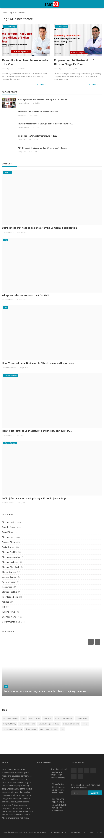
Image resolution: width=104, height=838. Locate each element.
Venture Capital (9, 577)
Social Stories (8, 547)
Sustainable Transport (12, 729)
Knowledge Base (10, 596)
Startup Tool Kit (9, 552)
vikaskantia (22, 115)
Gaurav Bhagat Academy (49, 724)
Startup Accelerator (11, 557)
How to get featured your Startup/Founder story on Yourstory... (45, 124)
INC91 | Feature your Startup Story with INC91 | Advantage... (35, 498)
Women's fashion (10, 718)
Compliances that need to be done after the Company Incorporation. (39, 227)
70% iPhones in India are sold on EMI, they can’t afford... (42, 148)
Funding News (8, 611)
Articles (5, 601)
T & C (84, 832)
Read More (42, 85)
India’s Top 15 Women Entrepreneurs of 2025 (37, 136)
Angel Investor (9, 581)
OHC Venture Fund (27, 724)
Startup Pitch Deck (10, 567)
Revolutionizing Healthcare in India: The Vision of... (25, 62)
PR (3, 606)
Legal (91, 832)
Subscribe (95, 793)
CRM (23, 718)
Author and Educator (48, 729)
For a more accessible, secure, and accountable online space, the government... (46, 691)
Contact (99, 832)
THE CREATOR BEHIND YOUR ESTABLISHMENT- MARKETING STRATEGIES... (59, 805)
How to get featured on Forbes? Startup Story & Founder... (43, 99)
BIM (62, 729)
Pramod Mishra (23, 103)
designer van (31, 729)
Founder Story (8, 527)
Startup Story (8, 537)
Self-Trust (48, 718)
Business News (9, 616)
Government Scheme (12, 621)
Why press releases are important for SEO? (25, 295)
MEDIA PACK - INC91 (58, 832)
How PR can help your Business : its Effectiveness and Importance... (39, 363)
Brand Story (8, 532)
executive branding (71, 724)
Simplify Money (9, 724)
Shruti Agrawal (7, 69)
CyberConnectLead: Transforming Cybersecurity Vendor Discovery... (59, 773)
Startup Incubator (10, 562)
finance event (81, 718)
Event (85, 724)
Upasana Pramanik (9, 367)
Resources (7, 586)
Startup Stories (9, 522)
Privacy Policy (74, 832)
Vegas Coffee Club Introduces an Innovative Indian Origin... (59, 788)
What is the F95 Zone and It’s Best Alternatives (38, 112)
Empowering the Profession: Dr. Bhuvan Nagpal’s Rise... (75, 62)
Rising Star (22, 139)
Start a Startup (9, 572)
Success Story (8, 542)
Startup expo (34, 718)
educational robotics (63, 718)
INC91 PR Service (8, 503)
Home (4, 13)
